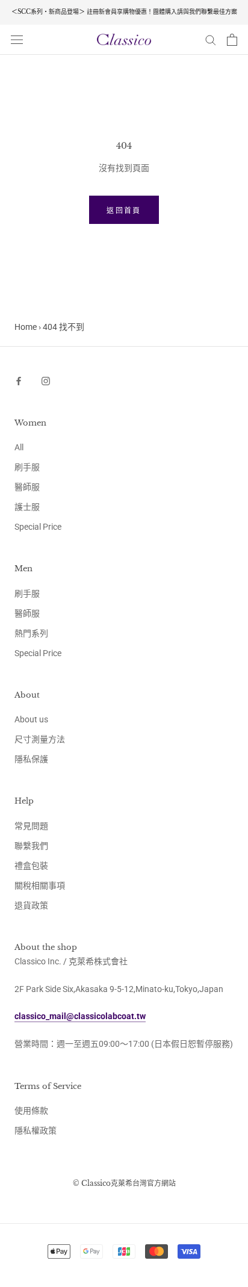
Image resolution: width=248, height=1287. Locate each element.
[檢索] (210, 39)
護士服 (27, 507)
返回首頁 (124, 210)
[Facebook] (18, 381)
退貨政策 (31, 905)
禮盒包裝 (31, 865)
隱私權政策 (35, 1130)
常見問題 (31, 826)
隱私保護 (31, 759)
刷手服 (27, 467)
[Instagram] (46, 381)
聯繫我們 (31, 846)
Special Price (37, 527)
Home (25, 327)
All (18, 447)
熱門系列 (31, 633)
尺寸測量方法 (39, 739)
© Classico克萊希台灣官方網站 (124, 1183)
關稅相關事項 (39, 885)
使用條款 (31, 1110)
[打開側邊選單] (17, 39)
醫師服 (27, 487)
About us (31, 719)
